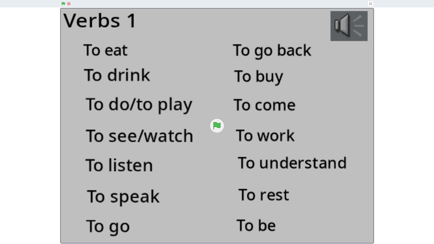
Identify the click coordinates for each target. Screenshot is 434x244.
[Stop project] (69, 3)
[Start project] (63, 3)
